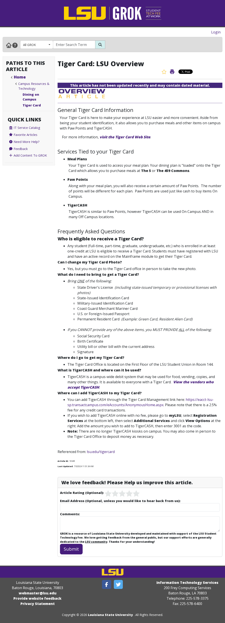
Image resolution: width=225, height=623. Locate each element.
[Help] (15, 45)
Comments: (70, 514)
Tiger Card (32, 105)
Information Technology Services (187, 582)
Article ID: (63, 461)
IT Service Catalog (26, 127)
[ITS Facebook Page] (106, 584)
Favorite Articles (25, 134)
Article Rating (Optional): (82, 492)
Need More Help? (26, 141)
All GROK (29, 44)
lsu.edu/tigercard (101, 451)
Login (216, 32)
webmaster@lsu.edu (37, 593)
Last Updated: (65, 466)
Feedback (20, 148)
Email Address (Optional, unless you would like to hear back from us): (120, 501)
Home (20, 77)
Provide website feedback (37, 598)
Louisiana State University (110, 615)
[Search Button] (100, 44)
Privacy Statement (37, 603)
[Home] (8, 45)
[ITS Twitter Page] (118, 584)
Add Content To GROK (30, 155)
